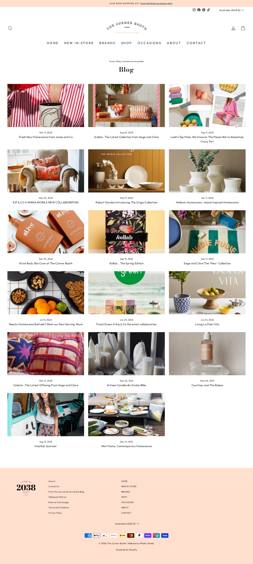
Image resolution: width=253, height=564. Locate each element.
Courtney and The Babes (207, 385)
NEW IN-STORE (79, 43)
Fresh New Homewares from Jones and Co (46, 137)
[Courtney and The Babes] (207, 353)
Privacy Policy (55, 513)
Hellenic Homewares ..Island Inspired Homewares (207, 202)
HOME (53, 43)
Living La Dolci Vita (207, 324)
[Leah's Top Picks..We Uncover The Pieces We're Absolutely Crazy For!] (207, 105)
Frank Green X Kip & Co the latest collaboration (126, 324)
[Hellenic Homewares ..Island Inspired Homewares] (207, 170)
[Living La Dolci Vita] (207, 292)
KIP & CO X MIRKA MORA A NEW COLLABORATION (46, 202)
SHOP (126, 43)
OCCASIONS (150, 43)
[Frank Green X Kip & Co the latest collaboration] (126, 292)
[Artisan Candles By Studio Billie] (126, 353)
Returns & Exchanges (59, 502)
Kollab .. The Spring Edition (126, 263)
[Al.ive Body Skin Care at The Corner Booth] (45, 231)
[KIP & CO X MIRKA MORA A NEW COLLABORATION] (45, 170)
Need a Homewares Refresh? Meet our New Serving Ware (46, 324)
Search (52, 481)
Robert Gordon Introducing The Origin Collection (126, 202)
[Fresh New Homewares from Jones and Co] (45, 105)
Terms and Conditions (59, 507)
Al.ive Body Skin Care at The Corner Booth (45, 263)
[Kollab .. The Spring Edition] (126, 231)
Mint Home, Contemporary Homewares (126, 446)
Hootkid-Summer (46, 446)
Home (112, 61)
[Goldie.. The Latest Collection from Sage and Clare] (126, 105)
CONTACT (196, 43)
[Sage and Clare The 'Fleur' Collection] (207, 231)
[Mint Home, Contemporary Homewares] (126, 414)
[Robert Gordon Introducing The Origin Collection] (126, 170)
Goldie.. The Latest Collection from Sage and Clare (126, 137)
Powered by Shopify (126, 549)
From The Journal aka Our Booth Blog (66, 491)
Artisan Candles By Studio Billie (126, 385)
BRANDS (107, 43)
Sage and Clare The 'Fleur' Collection (207, 263)
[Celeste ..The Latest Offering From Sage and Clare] (45, 353)
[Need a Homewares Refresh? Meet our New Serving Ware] (45, 292)
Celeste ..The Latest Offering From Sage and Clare (45, 385)
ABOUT (174, 43)
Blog (118, 61)
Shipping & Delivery (58, 497)
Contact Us (54, 486)
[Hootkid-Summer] (45, 414)
